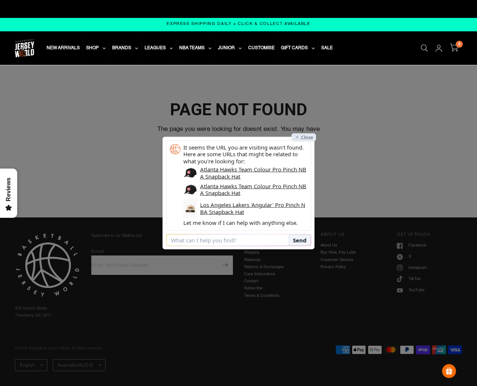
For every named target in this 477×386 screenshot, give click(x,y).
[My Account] (439, 48)
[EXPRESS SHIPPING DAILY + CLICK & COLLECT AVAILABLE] (238, 24)
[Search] (424, 48)
